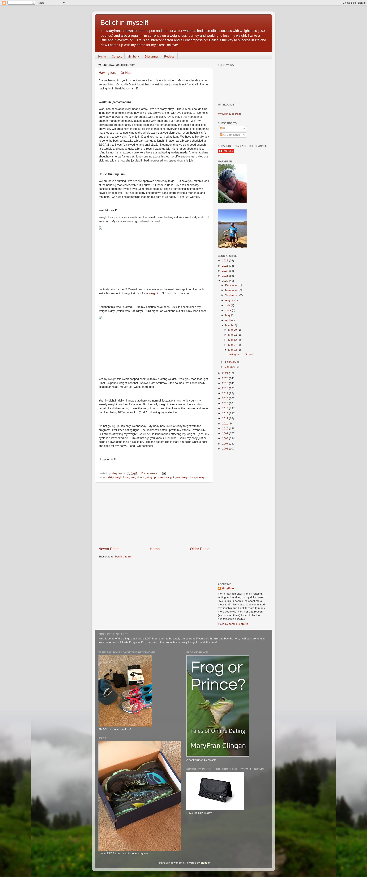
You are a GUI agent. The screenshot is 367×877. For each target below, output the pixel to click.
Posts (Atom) (123, 556)
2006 (225, 448)
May (228, 315)
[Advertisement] (153, 514)
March (229, 325)
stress (161, 477)
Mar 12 (233, 339)
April (228, 320)
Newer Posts (108, 549)
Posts (226, 128)
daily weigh (115, 477)
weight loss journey (193, 477)
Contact (117, 56)
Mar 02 (233, 349)
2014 (225, 408)
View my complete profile (233, 623)
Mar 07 (233, 344)
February (231, 361)
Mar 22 (233, 334)
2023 (225, 275)
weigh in (153, 293)
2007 (225, 443)
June (228, 310)
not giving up (148, 477)
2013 (225, 413)
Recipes (169, 56)
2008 (225, 438)
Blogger (205, 862)
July (228, 305)
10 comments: (149, 473)
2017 (225, 393)
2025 (225, 265)
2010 (225, 428)
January (230, 366)
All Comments (231, 134)
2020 (225, 378)
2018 (225, 388)
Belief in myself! (124, 22)
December (232, 285)
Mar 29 (233, 329)
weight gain (173, 477)
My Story (133, 56)
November (232, 290)
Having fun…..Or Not (115, 73)
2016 (225, 398)
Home (102, 56)
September (232, 295)
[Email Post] (163, 473)
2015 (225, 403)
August (229, 300)
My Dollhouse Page (229, 113)
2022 (225, 280)
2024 (225, 270)
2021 (225, 373)
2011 (225, 423)
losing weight (131, 477)
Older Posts (199, 549)
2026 (225, 260)
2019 (225, 383)
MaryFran (228, 588)
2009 (225, 433)
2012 (225, 418)
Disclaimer (151, 56)
